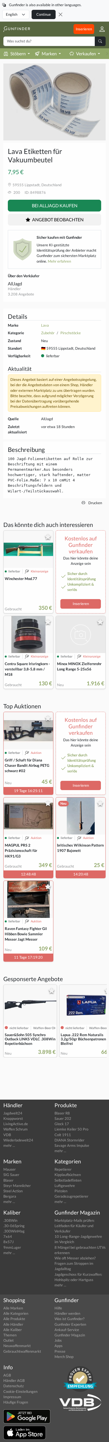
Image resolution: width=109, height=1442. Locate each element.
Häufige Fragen (15, 1402)
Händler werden (67, 1313)
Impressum (12, 1397)
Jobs (58, 1340)
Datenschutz (13, 1386)
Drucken (94, 503)
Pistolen (60, 1191)
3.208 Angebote (21, 294)
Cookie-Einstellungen (20, 1391)
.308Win (10, 1220)
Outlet (8, 1340)
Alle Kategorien (15, 1313)
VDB (7, 1134)
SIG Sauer (11, 1174)
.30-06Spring (14, 1225)
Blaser (8, 1180)
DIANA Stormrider (69, 1140)
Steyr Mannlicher (17, 1185)
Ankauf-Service (66, 1329)
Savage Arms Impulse (71, 1145)
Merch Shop (64, 1356)
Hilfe (58, 1308)
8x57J (8, 1241)
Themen (9, 1335)
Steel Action (13, 1191)
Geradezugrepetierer (71, 1196)
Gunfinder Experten (70, 1324)
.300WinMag (14, 1231)
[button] (100, 29)
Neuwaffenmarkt (17, 1345)
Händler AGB (14, 1380)
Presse (59, 1351)
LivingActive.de (15, 1124)
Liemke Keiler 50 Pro (71, 1129)
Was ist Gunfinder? (69, 1318)
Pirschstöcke (70, 333)
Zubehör (47, 333)
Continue (43, 14)
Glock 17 (61, 1124)
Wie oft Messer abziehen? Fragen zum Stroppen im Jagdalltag (75, 1263)
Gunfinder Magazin (69, 1335)
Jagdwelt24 (12, 1113)
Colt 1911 (62, 1134)
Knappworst (13, 1118)
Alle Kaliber (12, 1329)
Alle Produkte (14, 1318)
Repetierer (63, 1169)
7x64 (7, 1236)
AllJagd (15, 283)
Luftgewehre (64, 1185)
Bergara (9, 1196)
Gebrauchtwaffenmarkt (22, 1351)
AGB (7, 1375)
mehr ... (9, 1145)
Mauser (9, 1169)
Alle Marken (13, 1308)
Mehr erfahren (59, 261)
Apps (58, 1345)
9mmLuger (12, 1247)
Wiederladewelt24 (18, 1140)
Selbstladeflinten (67, 1180)
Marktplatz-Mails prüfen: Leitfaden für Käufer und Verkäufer (74, 1225)
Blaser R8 (62, 1113)
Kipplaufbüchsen (67, 1174)
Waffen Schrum (15, 1129)
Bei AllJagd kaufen (54, 205)
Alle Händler (13, 1324)
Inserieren (84, 29)
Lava (45, 325)
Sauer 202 (62, 1118)
